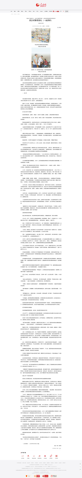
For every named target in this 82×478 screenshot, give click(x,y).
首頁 (11, 11)
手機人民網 (34, 458)
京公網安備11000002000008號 (62, 470)
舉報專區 (50, 11)
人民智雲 (50, 458)
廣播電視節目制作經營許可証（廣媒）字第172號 (53, 468)
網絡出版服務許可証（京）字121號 (46, 470)
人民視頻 (45, 458)
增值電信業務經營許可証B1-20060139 (39, 468)
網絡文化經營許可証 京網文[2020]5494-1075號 (34, 470)
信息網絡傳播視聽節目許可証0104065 (21, 470)
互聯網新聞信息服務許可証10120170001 (27, 468)
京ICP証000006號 (54, 470)
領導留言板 (39, 458)
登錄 (67, 11)
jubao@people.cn (50, 464)
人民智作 (56, 458)
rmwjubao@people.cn (54, 466)
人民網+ (28, 458)
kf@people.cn (32, 466)
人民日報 (22, 458)
